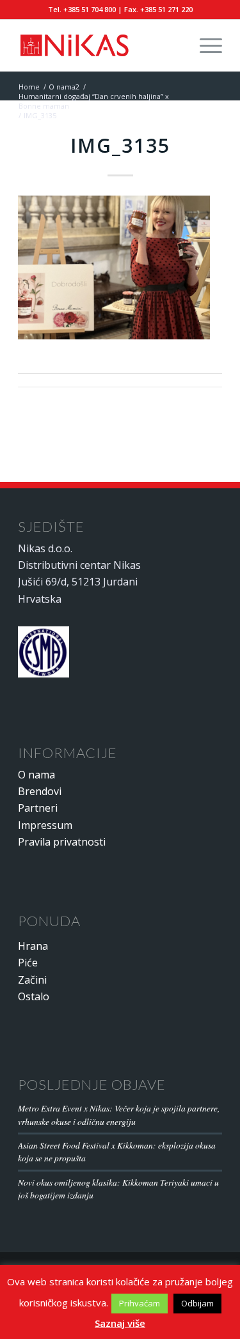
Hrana (33, 946)
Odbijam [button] (197, 1303)
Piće (28, 963)
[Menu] (204, 45)
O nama (36, 775)
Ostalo (33, 996)
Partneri (38, 808)
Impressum (45, 825)
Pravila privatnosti (62, 842)
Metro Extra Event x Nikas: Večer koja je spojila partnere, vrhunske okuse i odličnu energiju (119, 1114)
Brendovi (39, 791)
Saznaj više (120, 1323)
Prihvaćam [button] (139, 1303)
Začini (32, 980)
